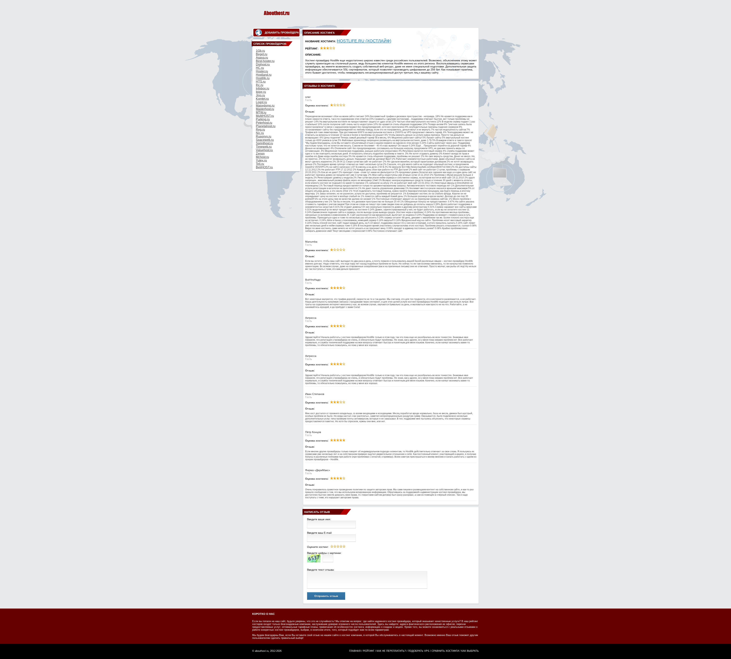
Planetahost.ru (265, 126)
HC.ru (260, 67)
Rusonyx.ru (263, 136)
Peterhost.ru (264, 122)
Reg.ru (260, 129)
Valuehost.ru (264, 150)
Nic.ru (260, 133)
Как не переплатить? (391, 650)
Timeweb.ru (264, 146)
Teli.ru (260, 163)
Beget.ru (261, 54)
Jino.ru (260, 95)
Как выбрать (470, 650)
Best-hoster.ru (265, 61)
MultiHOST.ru (265, 115)
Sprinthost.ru (264, 143)
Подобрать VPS (418, 650)
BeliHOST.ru (264, 167)
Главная (355, 650)
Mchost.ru (262, 157)
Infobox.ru (262, 88)
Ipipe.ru (261, 91)
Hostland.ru (263, 74)
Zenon (260, 153)
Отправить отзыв (326, 595)
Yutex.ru (261, 160)
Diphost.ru (263, 64)
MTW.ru (261, 112)
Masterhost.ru (265, 109)
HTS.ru (261, 81)
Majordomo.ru (265, 105)
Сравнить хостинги (445, 650)
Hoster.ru (262, 71)
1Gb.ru (260, 50)
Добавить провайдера (282, 32)
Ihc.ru (259, 85)
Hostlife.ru (263, 78)
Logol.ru (261, 102)
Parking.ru (263, 119)
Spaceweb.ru (265, 139)
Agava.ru (262, 57)
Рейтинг (368, 650)
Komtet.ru (262, 98)
